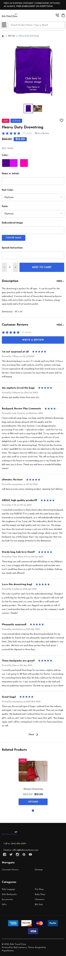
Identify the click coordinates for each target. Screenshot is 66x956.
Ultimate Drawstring (33, 789)
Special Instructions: (12, 248)
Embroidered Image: (12, 223)
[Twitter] (11, 854)
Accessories (7, 899)
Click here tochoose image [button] (33, 80)
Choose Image (13, 238)
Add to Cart (42, 267)
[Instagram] (17, 854)
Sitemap (39, 870)
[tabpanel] (33, 782)
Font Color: (8, 190)
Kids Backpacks (9, 894)
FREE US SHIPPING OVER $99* (19, 3)
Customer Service (10, 870)
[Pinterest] (24, 854)
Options (33, 802)
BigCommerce (20, 947)
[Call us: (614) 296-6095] (57, 15)
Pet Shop (39, 889)
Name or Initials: (10, 174)
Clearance (39, 899)
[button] (32, 88)
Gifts (4, 904)
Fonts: (5, 206)
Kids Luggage (8, 889)
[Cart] (63, 15)
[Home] (3, 36)
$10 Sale (39, 904)
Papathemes (8, 951)
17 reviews (27, 133)
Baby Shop (40, 894)
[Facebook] (4, 854)
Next (32, 734)
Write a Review (42, 133)
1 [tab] (33, 811)
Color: (6, 155)
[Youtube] (30, 854)
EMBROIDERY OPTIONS (47, 3)
